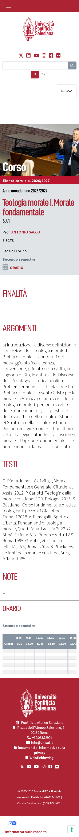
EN (44, 74)
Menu (64, 91)
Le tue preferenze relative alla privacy (43, 823)
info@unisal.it (42, 742)
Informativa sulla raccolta (26, 832)
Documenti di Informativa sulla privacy (41, 750)
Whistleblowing (41, 757)
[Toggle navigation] (8, 6)
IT (34, 74)
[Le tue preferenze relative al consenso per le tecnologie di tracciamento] (72, 830)
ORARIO (16, 267)
